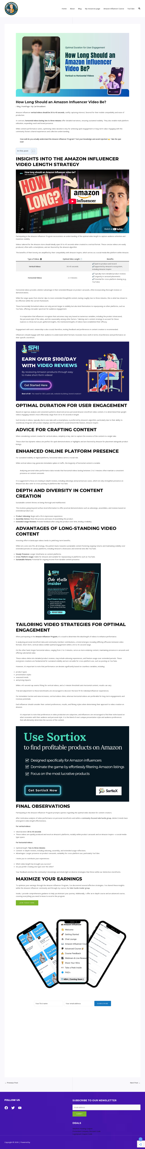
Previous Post (11, 1083)
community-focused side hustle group (96, 818)
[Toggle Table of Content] (32, 151)
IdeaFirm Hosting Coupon (82, 1128)
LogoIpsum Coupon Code (82, 1134)
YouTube (130, 8)
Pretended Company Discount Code (86, 1131)
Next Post (135, 1083)
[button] (139, 8)
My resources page (92, 8)
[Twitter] (13, 1108)
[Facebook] (6, 1108)
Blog (80, 8)
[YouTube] (20, 1108)
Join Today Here (27, 903)
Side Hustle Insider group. (80, 888)
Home (64, 8)
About (72, 8)
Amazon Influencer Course (114, 8)
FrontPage (25, 106)
